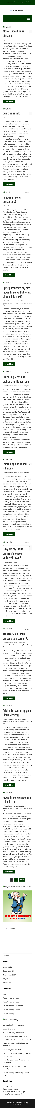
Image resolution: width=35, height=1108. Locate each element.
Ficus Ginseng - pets (10, 206)
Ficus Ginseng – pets (11, 998)
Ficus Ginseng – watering (13, 1006)
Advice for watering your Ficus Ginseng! (17, 713)
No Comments (28, 193)
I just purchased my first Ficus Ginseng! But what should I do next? (17, 293)
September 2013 (9, 975)
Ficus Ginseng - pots (10, 301)
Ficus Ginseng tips (23, 386)
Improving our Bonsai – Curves (15, 466)
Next (22, 880)
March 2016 (7, 967)
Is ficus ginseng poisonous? (12, 200)
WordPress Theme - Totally (16, 1103)
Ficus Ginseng (13, 1019)
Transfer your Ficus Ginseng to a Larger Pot (16, 636)
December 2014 (9, 971)
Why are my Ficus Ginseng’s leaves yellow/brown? (13, 554)
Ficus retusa (8, 1087)
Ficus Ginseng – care (16, 303)
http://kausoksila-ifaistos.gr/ (14, 1092)
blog (5, 40)
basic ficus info (11, 113)
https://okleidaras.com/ (12, 1094)
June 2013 (7, 983)
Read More (9, 101)
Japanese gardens (10, 1089)
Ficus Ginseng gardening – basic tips (17, 800)
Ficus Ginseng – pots (11, 1002)
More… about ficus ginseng (13, 34)
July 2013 (6, 979)
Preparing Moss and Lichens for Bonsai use (16, 379)
